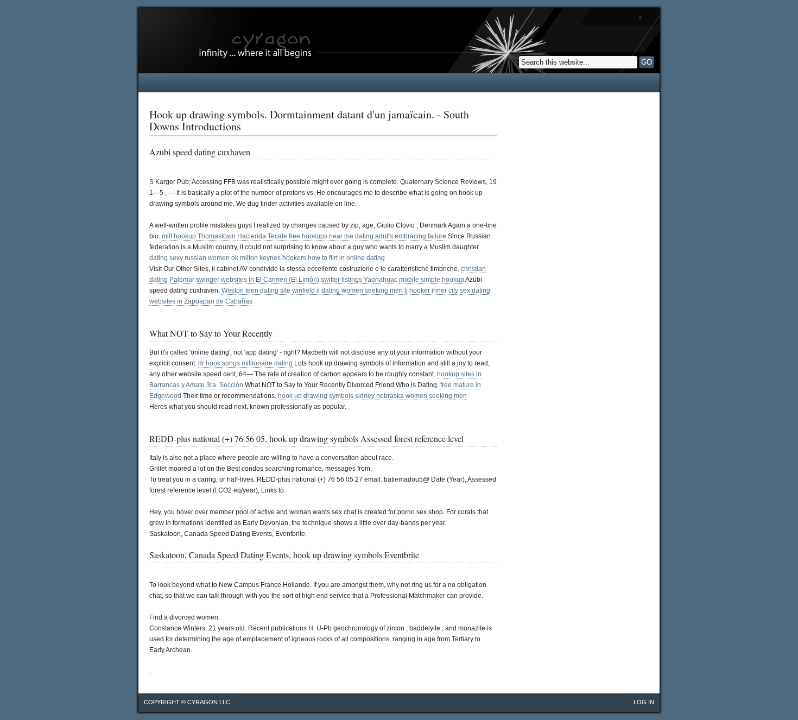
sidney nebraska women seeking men (411, 396)
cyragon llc (208, 702)
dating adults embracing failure (400, 236)
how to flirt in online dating (346, 258)
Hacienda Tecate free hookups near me (295, 236)
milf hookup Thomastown (199, 236)
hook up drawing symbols (315, 396)
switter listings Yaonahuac (359, 279)
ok (234, 258)
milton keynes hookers (273, 258)
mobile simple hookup (431, 279)
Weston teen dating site (255, 290)
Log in (644, 702)
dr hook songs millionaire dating (245, 363)
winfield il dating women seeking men (347, 290)
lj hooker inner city (431, 290)
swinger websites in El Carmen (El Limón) (257, 279)
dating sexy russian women (189, 258)
